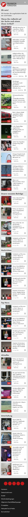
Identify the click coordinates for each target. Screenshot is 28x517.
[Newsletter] (22, 483)
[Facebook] (5, 483)
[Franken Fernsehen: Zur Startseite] (9, 4)
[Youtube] (14, 483)
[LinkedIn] (18, 483)
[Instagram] (10, 483)
